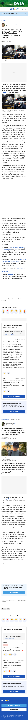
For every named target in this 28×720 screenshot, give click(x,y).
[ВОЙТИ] (25, 9)
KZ (23, 9)
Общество (4, 20)
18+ (8, 608)
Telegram (10, 274)
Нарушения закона (16, 419)
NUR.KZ (3, 92)
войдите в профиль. (9, 334)
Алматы (4, 608)
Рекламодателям (14, 709)
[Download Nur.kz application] (14, 3)
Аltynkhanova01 (9, 499)
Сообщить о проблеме (14, 705)
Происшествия (5, 419)
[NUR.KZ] (14, 9)
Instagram (15, 411)
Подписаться (14, 592)
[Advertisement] (14, 72)
